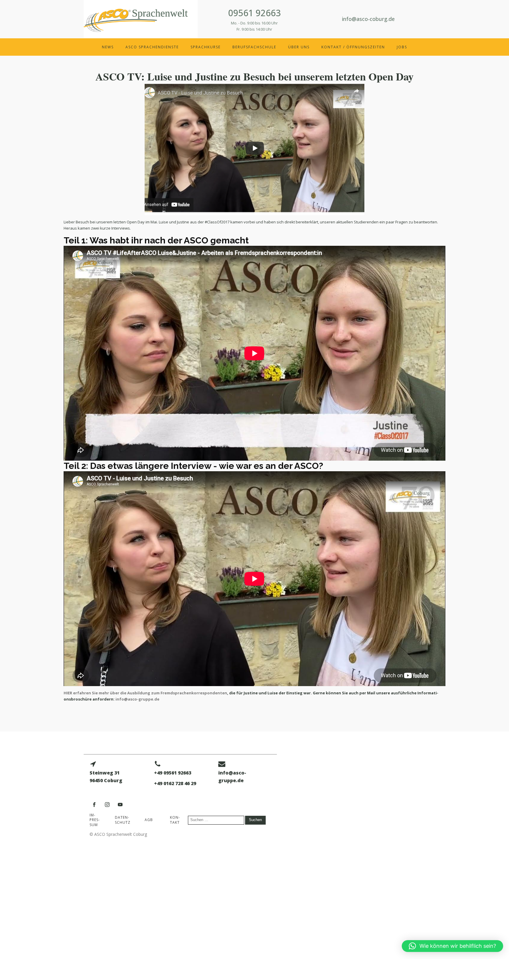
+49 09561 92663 (172, 772)
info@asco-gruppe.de (137, 699)
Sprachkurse (206, 47)
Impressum (95, 820)
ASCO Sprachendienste (152, 47)
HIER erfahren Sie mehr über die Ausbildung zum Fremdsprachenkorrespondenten (145, 693)
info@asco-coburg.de (368, 18)
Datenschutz (122, 820)
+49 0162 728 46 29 (175, 783)
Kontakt (175, 820)
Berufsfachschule (254, 47)
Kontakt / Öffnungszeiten (353, 47)
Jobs (402, 47)
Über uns (299, 47)
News (108, 47)
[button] (452, 946)
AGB (149, 819)
